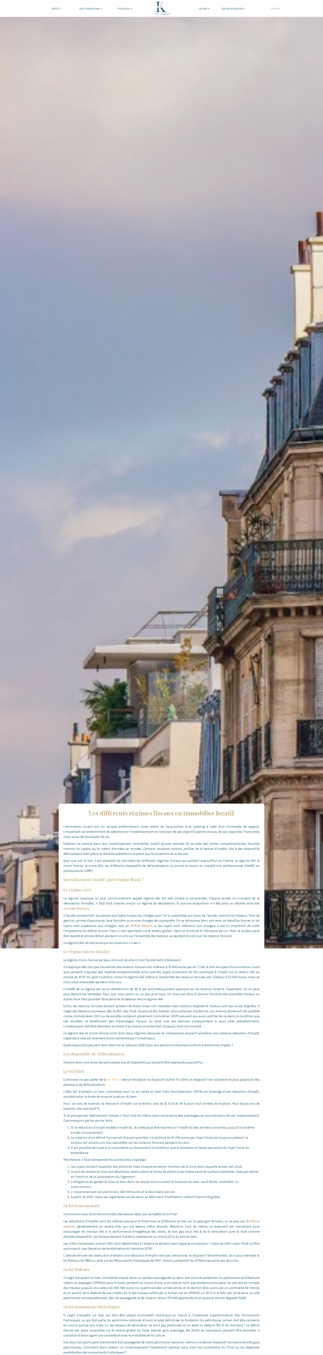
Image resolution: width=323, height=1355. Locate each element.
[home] (161, 8)
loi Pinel (113, 1080)
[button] (56, 8)
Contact (275, 8)
